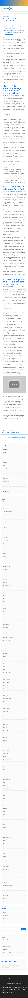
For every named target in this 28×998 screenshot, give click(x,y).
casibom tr (5, 611)
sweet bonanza (6, 863)
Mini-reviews (5, 717)
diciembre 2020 (6, 491)
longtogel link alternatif (7, 698)
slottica (4, 853)
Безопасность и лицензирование (9, 888)
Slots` (4, 850)
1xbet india (5, 530)
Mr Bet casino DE (6, 759)
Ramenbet (5, 821)
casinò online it (6, 630)
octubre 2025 (5, 452)
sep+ (4, 840)
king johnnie (5, 675)
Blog (4, 601)
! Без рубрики (6, 501)
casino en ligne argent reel (8, 621)
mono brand (5, 724)
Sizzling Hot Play (13, 219)
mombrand (5, 721)
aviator (4, 559)
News (4, 766)
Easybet (4, 943)
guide (4, 666)
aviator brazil (5, 563)
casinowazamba (6, 643)
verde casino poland (7, 879)
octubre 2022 (5, 488)
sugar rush (5, 859)
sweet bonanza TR (6, 866)
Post (4, 811)
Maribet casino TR (6, 708)
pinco (4, 795)
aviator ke (5, 572)
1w (3, 505)
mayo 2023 (5, 484)
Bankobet (5, 582)
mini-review (5, 714)
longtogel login (6, 701)
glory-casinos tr (6, 663)
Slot (4, 843)
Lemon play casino (6, 946)
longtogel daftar (6, 695)
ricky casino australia (7, 837)
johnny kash (5, 939)
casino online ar (6, 627)
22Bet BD (5, 546)
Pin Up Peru (5, 792)
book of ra (5, 605)
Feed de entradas (6, 915)
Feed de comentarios (7, 918)
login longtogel (6, 682)
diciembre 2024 (6, 481)
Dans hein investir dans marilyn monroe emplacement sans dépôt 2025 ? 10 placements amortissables (15, 436)
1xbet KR (5, 537)
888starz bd (5, 550)
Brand (4, 608)
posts (4, 814)
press (4, 817)
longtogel (5, 688)
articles (4, 553)
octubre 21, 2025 (6, 16)
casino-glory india (6, 640)
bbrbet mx (5, 595)
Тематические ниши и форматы (9, 901)
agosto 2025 (5, 459)
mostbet (4, 743)
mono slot (5, 727)
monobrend (5, 734)
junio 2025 (5, 465)
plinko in (5, 801)
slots (4, 846)
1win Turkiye (5, 514)
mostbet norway (6, 750)
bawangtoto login (6, 588)
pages (4, 775)
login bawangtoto (6, 679)
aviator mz (5, 575)
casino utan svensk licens (8, 637)
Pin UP (4, 782)
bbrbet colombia (6, 592)
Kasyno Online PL (6, 672)
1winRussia (5, 521)
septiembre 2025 (6, 455)
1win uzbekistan (6, 517)
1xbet (4, 524)
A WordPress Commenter (8, 965)
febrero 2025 (5, 478)
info (4, 669)
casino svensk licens (7, 634)
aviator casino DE (6, 566)
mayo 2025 (5, 468)
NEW (4, 763)
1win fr (4, 508)
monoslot (5, 740)
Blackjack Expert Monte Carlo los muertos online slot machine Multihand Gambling (12, 953)
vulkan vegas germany (7, 885)
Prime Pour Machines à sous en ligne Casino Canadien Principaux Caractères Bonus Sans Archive (13, 431)
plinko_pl (5, 808)
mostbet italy (5, 746)
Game (4, 656)
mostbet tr (5, 756)
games (4, 659)
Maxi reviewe (5, 711)
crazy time (5, 646)
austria (4, 556)
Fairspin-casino (6, 650)
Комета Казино (6, 892)
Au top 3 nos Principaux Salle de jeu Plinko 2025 (14, 30)
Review (4, 824)
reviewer (5, 830)
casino (4, 617)
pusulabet (5, 949)
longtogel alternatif (6, 692)
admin (5, 424)
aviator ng (5, 579)
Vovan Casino (5, 882)
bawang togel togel (6, 585)
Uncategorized (6, 869)
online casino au (6, 769)
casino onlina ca (6, 624)
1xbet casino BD (6, 527)
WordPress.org (6, 921)
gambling (5, 653)
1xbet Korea (5, 534)
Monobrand (5, 730)
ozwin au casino (6, 772)
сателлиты (5, 898)
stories (4, 856)
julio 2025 (5, 462)
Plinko (4, 798)
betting (4, 598)
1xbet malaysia (6, 540)
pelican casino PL (6, 779)
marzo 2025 (5, 475)
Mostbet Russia (6, 753)
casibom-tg (5, 614)
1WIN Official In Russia (7, 511)
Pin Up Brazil (5, 785)
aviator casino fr (6, 569)
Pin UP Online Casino (7, 788)
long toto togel (6, 685)
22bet (4, 543)
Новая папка (5, 895)
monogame (5, 737)
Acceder (4, 912)
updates (4, 872)
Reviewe (5, 827)
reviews (4, 834)
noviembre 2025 (6, 449)
